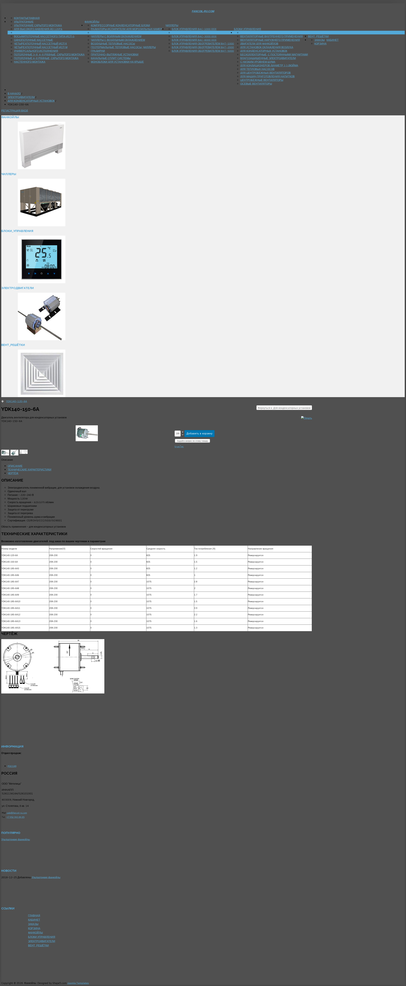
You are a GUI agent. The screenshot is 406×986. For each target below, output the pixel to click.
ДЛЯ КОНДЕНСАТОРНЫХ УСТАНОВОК (263, 51)
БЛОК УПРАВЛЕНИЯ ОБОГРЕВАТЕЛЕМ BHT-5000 (203, 51)
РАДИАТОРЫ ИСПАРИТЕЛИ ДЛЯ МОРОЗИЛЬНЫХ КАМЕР (126, 29)
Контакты (21, 18)
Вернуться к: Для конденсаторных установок (284, 408)
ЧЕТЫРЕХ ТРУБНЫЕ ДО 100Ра (33, 32)
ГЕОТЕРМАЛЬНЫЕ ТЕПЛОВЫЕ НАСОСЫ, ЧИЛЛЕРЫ (123, 47)
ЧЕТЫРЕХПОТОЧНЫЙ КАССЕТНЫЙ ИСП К (40, 43)
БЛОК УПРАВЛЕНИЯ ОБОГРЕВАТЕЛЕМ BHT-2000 (203, 47)
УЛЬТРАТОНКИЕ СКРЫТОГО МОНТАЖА (38, 25)
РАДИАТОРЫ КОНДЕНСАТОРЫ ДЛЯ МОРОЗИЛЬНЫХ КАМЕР (128, 32)
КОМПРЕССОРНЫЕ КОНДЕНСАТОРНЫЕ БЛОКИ (120, 25)
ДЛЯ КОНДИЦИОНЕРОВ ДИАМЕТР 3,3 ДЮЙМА (269, 65)
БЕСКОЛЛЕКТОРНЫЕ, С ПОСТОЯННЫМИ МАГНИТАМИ (274, 54)
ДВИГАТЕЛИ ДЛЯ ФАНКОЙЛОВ (259, 43)
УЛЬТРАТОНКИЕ (24, 21)
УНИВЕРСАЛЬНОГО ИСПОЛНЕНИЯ (36, 51)
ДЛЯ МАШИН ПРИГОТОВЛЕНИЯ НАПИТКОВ (267, 76)
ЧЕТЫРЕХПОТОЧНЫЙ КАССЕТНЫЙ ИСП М (40, 47)
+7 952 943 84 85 (15, 816)
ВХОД (24, 110)
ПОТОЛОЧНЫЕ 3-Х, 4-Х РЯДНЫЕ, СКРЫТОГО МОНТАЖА (49, 54)
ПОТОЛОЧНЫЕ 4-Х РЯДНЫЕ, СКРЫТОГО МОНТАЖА (46, 58)
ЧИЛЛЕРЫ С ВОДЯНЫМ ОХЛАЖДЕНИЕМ (116, 36)
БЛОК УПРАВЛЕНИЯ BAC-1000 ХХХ (194, 29)
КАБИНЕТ (333, 40)
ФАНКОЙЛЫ (92, 21)
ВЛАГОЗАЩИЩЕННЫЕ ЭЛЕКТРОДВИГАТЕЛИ (268, 58)
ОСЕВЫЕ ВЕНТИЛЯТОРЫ (256, 83)
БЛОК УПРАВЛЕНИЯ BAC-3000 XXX (194, 36)
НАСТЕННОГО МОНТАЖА (29, 62)
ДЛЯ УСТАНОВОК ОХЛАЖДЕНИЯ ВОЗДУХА (266, 47)
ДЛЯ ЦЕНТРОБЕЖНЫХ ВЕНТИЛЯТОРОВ (265, 72)
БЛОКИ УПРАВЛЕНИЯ (247, 29)
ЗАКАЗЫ (319, 40)
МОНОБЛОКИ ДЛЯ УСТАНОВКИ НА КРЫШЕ (117, 62)
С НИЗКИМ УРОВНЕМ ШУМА (257, 62)
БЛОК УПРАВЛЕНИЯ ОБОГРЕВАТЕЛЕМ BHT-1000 (203, 43)
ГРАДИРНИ (98, 51)
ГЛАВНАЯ (34, 18)
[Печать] (306, 418)
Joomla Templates (78, 983)
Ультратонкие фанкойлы (15, 839)
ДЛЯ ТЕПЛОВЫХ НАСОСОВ (257, 69)
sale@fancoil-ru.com (16, 812)
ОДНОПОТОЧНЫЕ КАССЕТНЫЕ (33, 40)
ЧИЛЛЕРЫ (171, 25)
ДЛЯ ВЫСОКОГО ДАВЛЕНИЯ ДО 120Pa (38, 29)
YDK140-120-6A (16, 401)
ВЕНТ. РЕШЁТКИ (318, 36)
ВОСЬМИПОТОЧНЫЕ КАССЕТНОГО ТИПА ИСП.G (44, 36)
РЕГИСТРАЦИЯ (11, 110)
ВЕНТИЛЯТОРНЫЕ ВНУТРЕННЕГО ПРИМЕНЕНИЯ (271, 36)
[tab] (15, 466)
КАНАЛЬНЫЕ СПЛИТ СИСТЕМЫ (111, 58)
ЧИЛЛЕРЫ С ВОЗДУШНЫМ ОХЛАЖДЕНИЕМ (118, 40)
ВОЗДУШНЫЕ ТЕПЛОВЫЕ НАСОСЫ (113, 43)
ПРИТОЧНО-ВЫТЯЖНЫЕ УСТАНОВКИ (114, 54)
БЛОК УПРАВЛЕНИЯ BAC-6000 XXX (194, 40)
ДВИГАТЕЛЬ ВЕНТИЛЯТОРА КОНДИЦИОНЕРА (268, 32)
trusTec (179, 446)
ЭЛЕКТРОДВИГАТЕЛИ (321, 32)
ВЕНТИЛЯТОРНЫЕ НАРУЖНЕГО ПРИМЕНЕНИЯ (270, 40)
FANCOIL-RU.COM (203, 11)
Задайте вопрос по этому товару (192, 441)
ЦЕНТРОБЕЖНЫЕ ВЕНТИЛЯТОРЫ (261, 80)
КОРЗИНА (320, 43)
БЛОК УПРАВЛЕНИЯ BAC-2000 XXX (194, 32)
